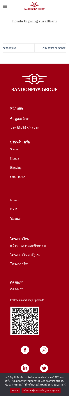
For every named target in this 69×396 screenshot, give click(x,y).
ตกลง (15, 390)
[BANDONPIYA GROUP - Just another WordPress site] (34, 6)
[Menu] (5, 6)
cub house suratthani (54, 47)
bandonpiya (9, 47)
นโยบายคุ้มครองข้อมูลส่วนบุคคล (41, 390)
